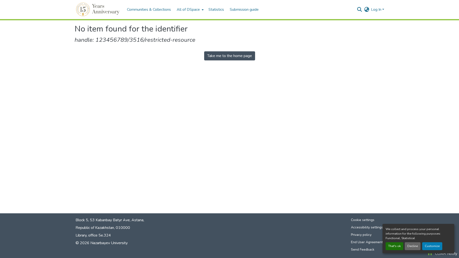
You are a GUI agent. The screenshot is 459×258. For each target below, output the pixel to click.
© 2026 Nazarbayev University (102, 243)
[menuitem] (190, 9)
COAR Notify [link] (446, 253)
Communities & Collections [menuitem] (149, 9)
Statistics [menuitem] (216, 9)
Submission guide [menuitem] (244, 9)
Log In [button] (376, 9)
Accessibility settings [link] (367, 227)
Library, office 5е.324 (93, 235)
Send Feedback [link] (362, 249)
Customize (432, 246)
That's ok (394, 246)
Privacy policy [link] (361, 234)
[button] (98, 9)
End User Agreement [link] (367, 242)
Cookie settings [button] (362, 220)
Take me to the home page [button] (229, 55)
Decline (412, 246)
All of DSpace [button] (188, 9)
